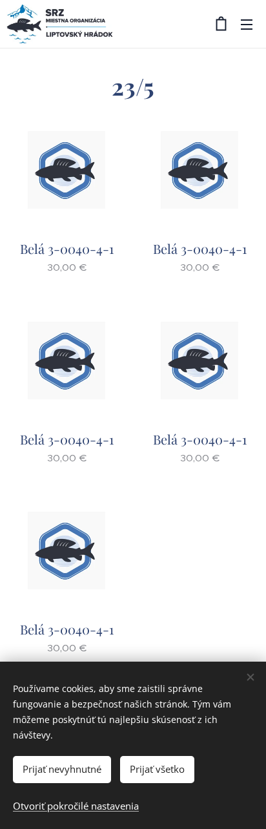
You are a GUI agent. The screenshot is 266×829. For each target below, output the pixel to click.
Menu (247, 24)
